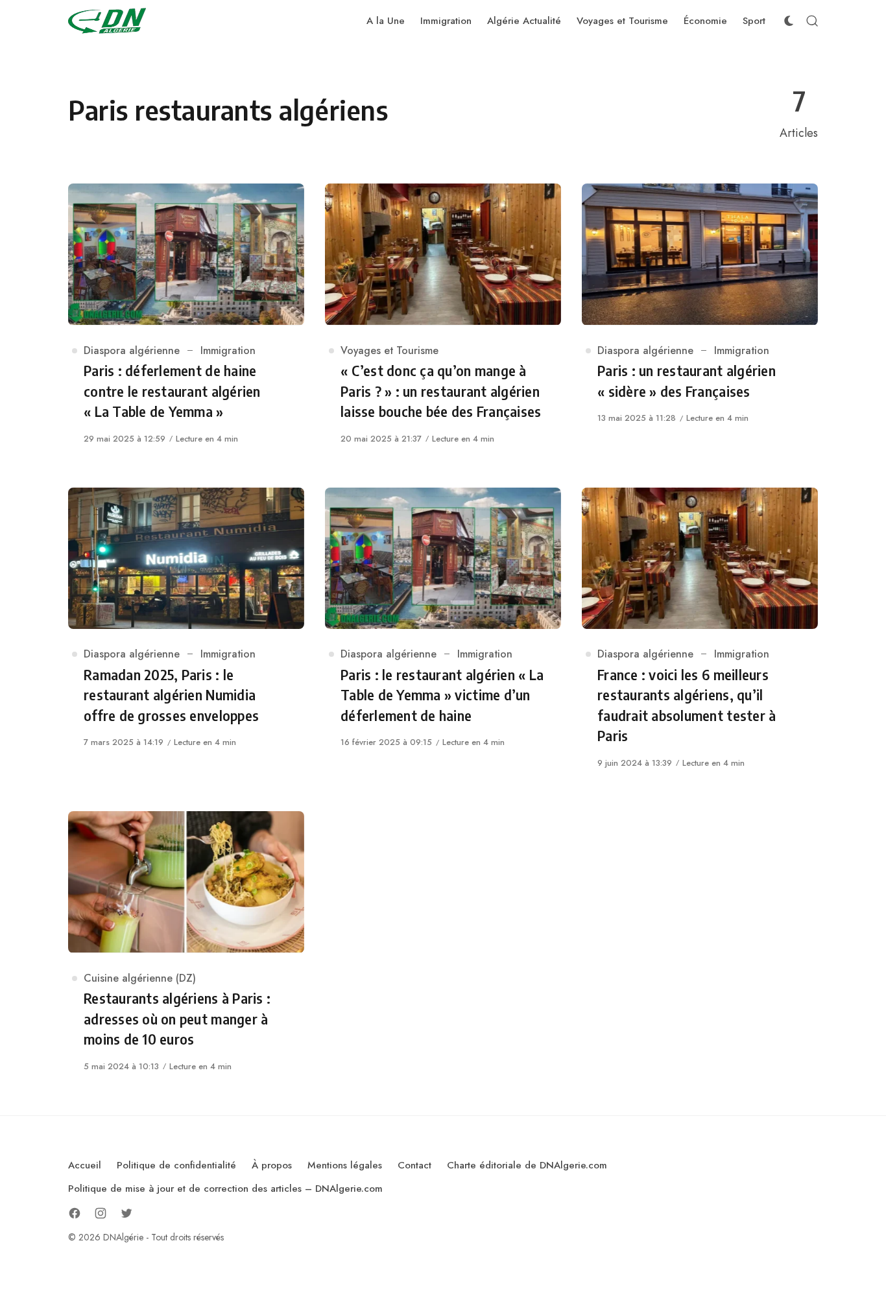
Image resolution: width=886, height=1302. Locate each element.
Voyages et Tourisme (389, 350)
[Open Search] (812, 21)
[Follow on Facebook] (74, 1213)
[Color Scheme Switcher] (789, 21)
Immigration (228, 350)
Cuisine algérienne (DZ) (140, 978)
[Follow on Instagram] (100, 1213)
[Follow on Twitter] (126, 1213)
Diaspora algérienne (132, 350)
